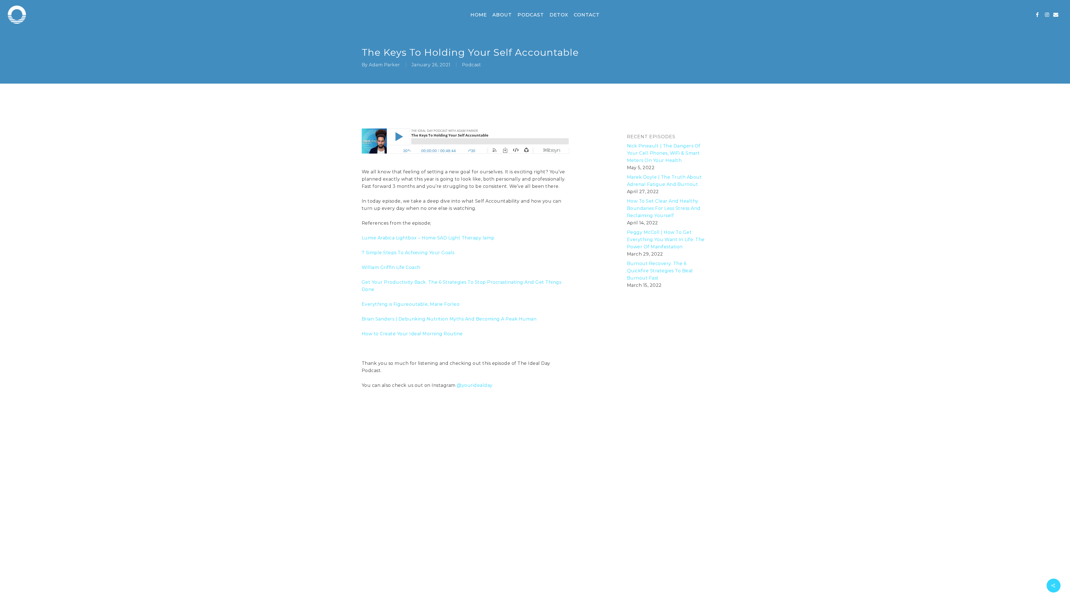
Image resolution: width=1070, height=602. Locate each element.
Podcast (471, 64)
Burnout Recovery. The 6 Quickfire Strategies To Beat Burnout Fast (660, 271)
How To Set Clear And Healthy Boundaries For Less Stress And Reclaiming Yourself (664, 208)
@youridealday (475, 385)
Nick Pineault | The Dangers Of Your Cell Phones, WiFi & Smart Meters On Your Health (664, 153)
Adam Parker (384, 64)
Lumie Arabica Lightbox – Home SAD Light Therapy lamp (428, 238)
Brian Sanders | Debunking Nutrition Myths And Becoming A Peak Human (449, 319)
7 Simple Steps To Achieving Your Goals (408, 252)
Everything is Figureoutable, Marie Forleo (411, 304)
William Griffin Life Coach (391, 267)
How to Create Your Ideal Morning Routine (412, 333)
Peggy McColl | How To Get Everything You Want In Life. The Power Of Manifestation (666, 239)
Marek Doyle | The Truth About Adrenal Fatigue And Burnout (664, 180)
